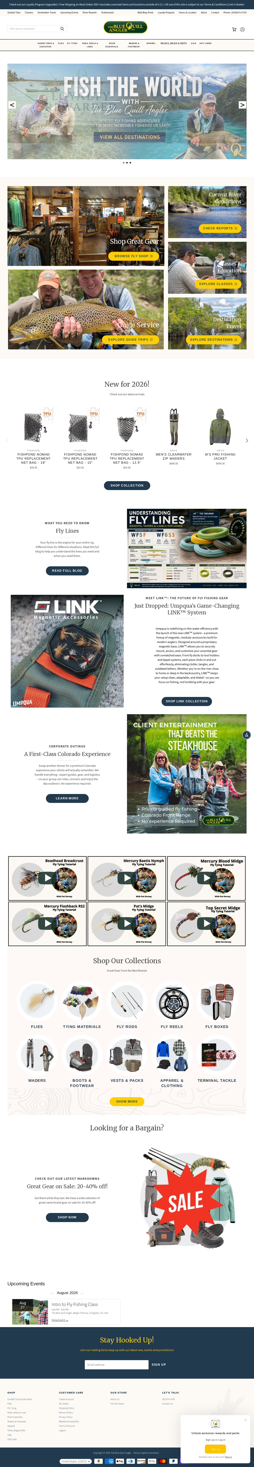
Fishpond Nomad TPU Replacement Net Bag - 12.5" (127, 458)
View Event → (60, 1320)
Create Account (66, 1399)
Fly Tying (72, 43)
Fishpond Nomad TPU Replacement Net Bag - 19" (33, 458)
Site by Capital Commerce (146, 1453)
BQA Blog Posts (145, 13)
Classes (29, 13)
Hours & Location (187, 13)
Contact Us (167, 1403)
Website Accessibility (69, 1421)
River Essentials (112, 45)
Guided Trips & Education (46, 45)
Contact (215, 13)
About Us (114, 1399)
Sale (194, 43)
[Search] (62, 28)
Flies (61, 43)
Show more (127, 1101)
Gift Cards (206, 43)
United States (74, 1461)
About (204, 13)
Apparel (151, 43)
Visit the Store (117, 1403)
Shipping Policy (66, 1408)
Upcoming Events (69, 13)
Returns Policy (66, 1412)
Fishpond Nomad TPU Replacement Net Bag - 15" (80, 458)
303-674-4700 (168, 1399)
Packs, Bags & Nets (174, 43)
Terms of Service (67, 1426)
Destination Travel (47, 13)
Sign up (159, 1364)
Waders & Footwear (134, 45)
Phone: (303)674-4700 (235, 13)
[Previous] (7, 440)
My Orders (64, 1403)
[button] (246, 735)
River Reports (90, 13)
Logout (62, 1430)
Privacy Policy (66, 1417)
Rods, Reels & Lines (90, 45)
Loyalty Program (166, 13)
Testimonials (107, 13)
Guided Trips (13, 13)
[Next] (246, 440)
